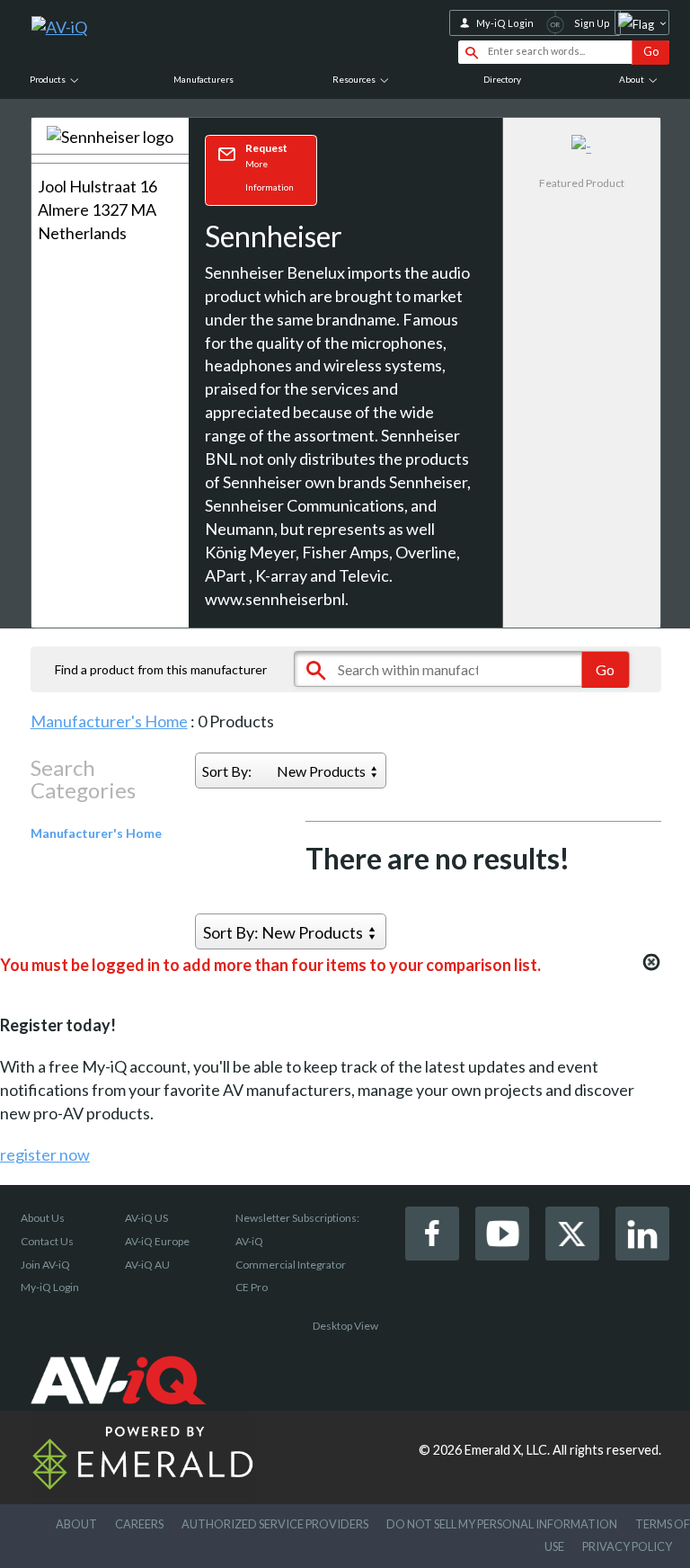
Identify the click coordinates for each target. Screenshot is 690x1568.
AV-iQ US (146, 1218)
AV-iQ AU (147, 1264)
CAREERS (139, 1524)
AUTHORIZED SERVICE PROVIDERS (274, 1524)
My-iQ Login (505, 23)
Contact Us (47, 1241)
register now (45, 1154)
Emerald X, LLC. (507, 1449)
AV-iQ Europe (157, 1241)
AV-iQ (249, 1241)
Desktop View (345, 1325)
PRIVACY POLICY (627, 1546)
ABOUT (76, 1524)
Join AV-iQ (45, 1264)
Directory (502, 79)
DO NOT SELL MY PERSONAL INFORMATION (501, 1524)
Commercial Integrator (290, 1264)
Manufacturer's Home (109, 721)
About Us (43, 1218)
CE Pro (251, 1287)
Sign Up (592, 23)
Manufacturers (203, 79)
